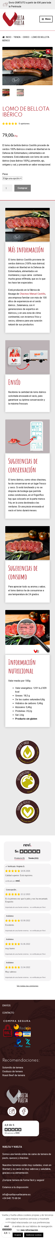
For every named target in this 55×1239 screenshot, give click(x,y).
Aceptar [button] (17, 1235)
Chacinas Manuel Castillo (32, 293)
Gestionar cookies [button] (34, 1235)
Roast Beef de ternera (13, 1075)
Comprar (22, 188)
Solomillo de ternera (12, 1067)
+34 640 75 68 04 (11, 1198)
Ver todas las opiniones (27, 986)
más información (29, 1230)
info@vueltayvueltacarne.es (16, 1194)
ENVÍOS (6, 1005)
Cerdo (26, 37)
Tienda (17, 37)
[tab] (19, 858)
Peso (5, 174)
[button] (48, 51)
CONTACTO (8, 1012)
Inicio (8, 37)
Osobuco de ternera (12, 1071)
